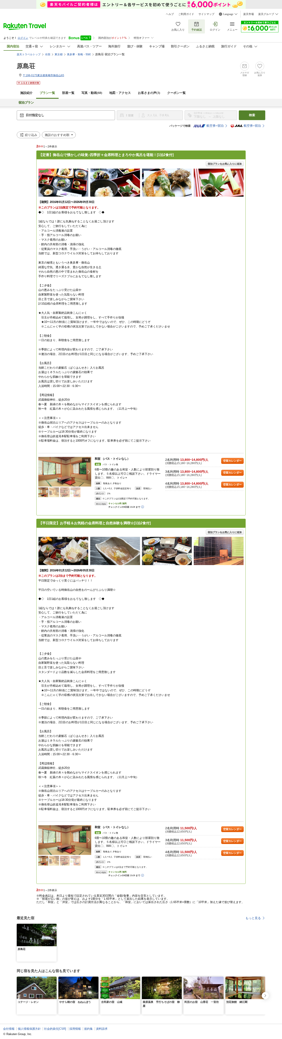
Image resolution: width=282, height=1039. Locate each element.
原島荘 (26, 66)
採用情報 (75, 1028)
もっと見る (253, 918)
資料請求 (102, 1028)
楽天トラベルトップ (29, 54)
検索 (252, 115)
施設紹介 (26, 93)
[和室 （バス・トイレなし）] (64, 472)
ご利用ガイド (186, 14)
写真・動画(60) (92, 93)
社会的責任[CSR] (55, 1028)
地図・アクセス (120, 93)
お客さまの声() (149, 93)
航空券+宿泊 (215, 125)
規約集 (88, 1028)
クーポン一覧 (176, 93)
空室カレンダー (232, 460)
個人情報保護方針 (29, 1028)
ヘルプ (170, 14)
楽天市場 (248, 14)
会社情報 (9, 1028)
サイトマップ (206, 14)
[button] (88, 472)
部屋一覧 (68, 93)
